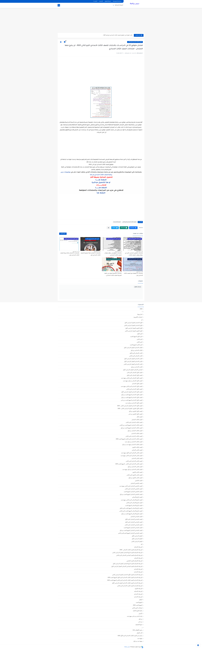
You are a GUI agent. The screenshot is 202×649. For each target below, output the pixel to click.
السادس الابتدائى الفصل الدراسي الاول (132, 369)
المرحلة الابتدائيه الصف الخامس (134, 560)
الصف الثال (139, 416)
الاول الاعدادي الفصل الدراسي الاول (133, 322)
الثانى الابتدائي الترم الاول (136, 353)
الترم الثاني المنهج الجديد (136, 344)
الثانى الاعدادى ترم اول (136, 367)
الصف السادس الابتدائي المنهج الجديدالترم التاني (130, 533)
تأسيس (140, 613)
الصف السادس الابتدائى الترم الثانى (133, 524)
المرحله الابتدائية (138, 591)
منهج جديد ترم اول (137, 641)
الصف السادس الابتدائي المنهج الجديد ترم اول (131, 530)
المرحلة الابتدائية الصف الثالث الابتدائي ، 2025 (131, 549)
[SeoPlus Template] (142, 647)
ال (141, 320)
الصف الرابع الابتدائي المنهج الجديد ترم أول (131, 513)
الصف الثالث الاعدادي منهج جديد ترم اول (132, 444)
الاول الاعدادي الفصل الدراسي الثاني (133, 325)
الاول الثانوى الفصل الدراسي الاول (133, 328)
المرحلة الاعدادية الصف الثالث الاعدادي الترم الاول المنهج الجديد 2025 (125, 577)
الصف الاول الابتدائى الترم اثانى (134, 372)
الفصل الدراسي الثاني (136, 541)
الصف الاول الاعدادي (137, 383)
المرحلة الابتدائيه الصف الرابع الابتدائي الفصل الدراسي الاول (127, 563)
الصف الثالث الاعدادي (136, 433)
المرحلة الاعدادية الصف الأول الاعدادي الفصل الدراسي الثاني (127, 574)
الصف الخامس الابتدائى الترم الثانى (133, 488)
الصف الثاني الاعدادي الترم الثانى (134, 461)
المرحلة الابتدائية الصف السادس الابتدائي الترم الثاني (129, 555)
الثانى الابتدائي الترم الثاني (135, 356)
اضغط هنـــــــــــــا (101, 188)
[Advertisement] (101, 20)
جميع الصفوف (138, 624)
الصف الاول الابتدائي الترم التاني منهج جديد (131, 378)
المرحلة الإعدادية (138, 569)
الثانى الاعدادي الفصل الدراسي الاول (133, 358)
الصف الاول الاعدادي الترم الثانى (134, 389)
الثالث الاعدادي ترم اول (136, 350)
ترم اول (140, 619)
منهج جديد (139, 638)
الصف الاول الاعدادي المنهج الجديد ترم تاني (131, 400)
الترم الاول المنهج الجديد (136, 336)
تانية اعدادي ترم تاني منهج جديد (134, 616)
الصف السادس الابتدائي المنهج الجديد (133, 527)
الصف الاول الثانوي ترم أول (135, 411)
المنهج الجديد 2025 (137, 605)
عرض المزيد (62, 233)
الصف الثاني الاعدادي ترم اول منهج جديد (132, 469)
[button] (133, 227)
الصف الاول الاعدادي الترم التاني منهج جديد (131, 386)
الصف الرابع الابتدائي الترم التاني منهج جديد (131, 500)
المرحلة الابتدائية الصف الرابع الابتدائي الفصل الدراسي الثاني (127, 552)
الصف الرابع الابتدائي (137, 497)
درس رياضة (134, 4)
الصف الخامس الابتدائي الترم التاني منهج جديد (130, 486)
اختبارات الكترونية (138, 317)
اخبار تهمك (139, 314)
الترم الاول (139, 333)
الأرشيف (101, 1)
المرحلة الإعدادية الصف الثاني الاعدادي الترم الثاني (129, 585)
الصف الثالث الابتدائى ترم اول (135, 430)
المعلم (140, 599)
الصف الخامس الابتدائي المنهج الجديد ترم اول (131, 494)
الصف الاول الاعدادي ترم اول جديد (133, 403)
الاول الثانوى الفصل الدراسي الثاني (133, 331)
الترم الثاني (139, 342)
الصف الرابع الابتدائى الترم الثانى (134, 502)
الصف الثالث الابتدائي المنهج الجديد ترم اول (131, 428)
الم (141, 544)
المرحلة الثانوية (138, 588)
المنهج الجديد (139, 602)
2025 (141, 309)
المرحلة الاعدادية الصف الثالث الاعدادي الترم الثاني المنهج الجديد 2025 (124, 580)
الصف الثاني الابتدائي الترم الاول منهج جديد (131, 452)
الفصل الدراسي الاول (137, 538)
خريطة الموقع (108, 1)
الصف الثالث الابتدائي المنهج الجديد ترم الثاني (131, 425)
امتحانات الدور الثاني (137, 608)
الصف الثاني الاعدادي (137, 458)
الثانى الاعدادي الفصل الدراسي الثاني (133, 364)
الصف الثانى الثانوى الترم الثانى (134, 475)
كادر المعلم (139, 632)
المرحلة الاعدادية (117, 222)
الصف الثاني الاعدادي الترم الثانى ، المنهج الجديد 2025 (128, 464)
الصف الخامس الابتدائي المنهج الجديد (133, 491)
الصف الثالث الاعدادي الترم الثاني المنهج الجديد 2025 (129, 439)
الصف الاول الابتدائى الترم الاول (134, 375)
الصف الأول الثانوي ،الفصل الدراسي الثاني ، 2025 (130, 408)
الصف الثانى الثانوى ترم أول (135, 477)
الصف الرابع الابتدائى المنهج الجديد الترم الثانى (130, 511)
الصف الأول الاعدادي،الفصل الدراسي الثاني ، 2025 (129, 405)
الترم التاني (139, 339)
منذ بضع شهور (139, 251)
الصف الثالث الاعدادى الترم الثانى (135, 41)
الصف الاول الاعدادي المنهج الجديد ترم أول (131, 394)
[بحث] (59, 5)
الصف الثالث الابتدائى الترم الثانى (134, 422)
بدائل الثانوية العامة (137, 610)
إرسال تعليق (138, 286)
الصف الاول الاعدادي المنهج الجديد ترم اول (131, 397)
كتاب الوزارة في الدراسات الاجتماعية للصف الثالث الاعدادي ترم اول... (115, 35)
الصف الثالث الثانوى (137, 447)
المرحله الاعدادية (138, 594)
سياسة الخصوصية (117, 1)
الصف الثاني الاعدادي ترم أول (135, 466)
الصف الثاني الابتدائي (137, 450)
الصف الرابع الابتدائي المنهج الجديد (133, 505)
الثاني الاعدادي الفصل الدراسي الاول (133, 361)
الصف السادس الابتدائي (136, 516)
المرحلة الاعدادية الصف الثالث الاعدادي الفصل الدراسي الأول (127, 583)
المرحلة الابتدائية (119, 5)
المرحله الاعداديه (138, 596)
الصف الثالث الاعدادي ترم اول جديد (133, 441)
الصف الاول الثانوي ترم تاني (135, 414)
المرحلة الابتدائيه (138, 558)
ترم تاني (140, 621)
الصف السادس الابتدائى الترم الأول (133, 519)
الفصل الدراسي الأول (137, 536)
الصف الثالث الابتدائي (137, 419)
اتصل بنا (95, 1)
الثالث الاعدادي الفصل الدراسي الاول (133, 347)
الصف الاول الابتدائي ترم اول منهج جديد (132, 380)
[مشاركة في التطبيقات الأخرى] (108, 227)
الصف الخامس (138, 480)
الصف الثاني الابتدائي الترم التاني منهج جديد (131, 455)
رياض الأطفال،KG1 (137, 630)
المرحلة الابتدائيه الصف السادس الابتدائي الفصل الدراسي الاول (126, 566)
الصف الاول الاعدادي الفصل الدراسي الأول (131, 392)
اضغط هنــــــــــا (101, 180)
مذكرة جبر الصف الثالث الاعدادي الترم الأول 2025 (130, 635)
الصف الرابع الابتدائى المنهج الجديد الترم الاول (131, 508)
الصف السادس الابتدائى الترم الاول (133, 522)
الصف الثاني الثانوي (137, 472)
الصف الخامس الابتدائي (136, 483)
